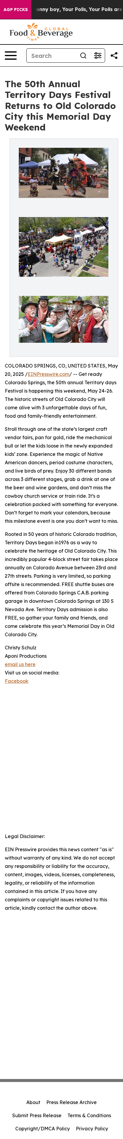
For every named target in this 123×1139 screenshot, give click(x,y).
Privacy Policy (92, 1129)
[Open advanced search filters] (97, 55)
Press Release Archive (71, 1102)
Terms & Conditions (89, 1115)
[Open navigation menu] (11, 56)
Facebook (16, 681)
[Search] (83, 55)
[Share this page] (114, 56)
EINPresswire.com (48, 374)
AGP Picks (16, 9)
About (33, 1102)
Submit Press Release (36, 1115)
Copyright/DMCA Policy (42, 1129)
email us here (20, 664)
